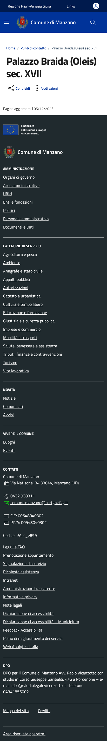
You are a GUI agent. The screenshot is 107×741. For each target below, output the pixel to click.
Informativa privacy (20, 597)
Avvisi (8, 415)
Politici (9, 210)
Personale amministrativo (26, 219)
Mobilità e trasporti (20, 337)
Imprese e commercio (22, 329)
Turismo (10, 362)
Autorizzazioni (15, 287)
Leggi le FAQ (14, 547)
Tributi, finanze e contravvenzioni (32, 354)
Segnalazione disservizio (24, 563)
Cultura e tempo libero (23, 304)
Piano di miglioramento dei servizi (33, 638)
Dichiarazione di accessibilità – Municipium (41, 622)
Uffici (7, 194)
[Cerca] (93, 22)
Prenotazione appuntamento (28, 555)
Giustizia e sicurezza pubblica (29, 321)
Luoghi (9, 442)
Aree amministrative (21, 185)
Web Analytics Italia (20, 647)
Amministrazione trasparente (29, 588)
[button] (71, 6)
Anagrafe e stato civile (23, 271)
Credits (44, 710)
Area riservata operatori (24, 734)
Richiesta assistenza (21, 572)
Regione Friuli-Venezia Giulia (29, 6)
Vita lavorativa (16, 371)
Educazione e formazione (25, 312)
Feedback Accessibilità (22, 630)
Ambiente (11, 262)
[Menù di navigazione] (6, 22)
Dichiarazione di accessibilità (28, 613)
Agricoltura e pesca (20, 254)
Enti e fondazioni (18, 202)
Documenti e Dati (18, 227)
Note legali (12, 605)
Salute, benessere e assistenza (30, 346)
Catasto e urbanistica (22, 296)
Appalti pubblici (16, 279)
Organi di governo (19, 177)
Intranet (10, 580)
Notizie (9, 398)
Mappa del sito (16, 710)
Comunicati (13, 406)
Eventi (9, 450)
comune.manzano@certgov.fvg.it (39, 502)
